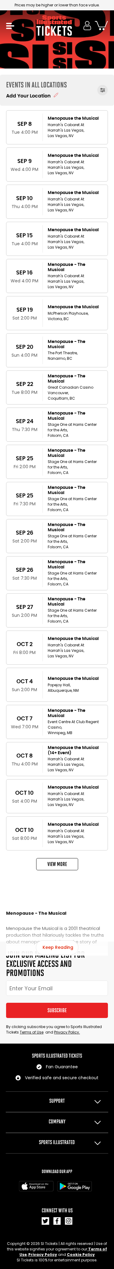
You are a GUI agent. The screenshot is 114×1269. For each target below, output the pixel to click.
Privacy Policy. (67, 1032)
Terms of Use (31, 1032)
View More (57, 864)
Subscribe (57, 1010)
